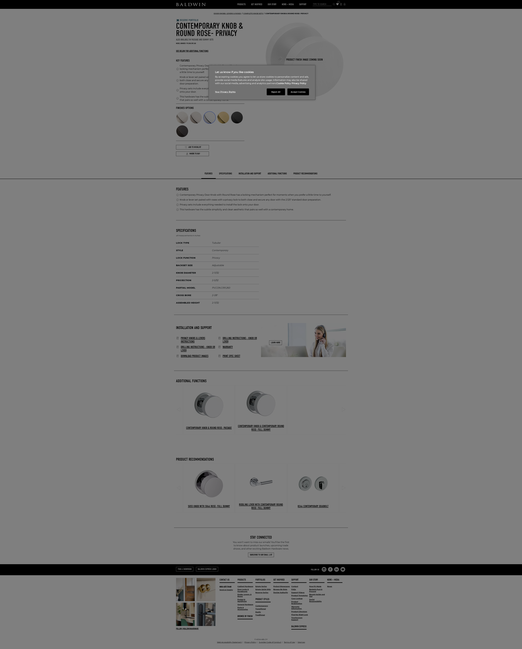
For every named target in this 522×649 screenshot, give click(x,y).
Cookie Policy (283, 83)
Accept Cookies (298, 92)
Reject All (276, 92)
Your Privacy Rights (225, 92)
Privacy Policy (299, 83)
